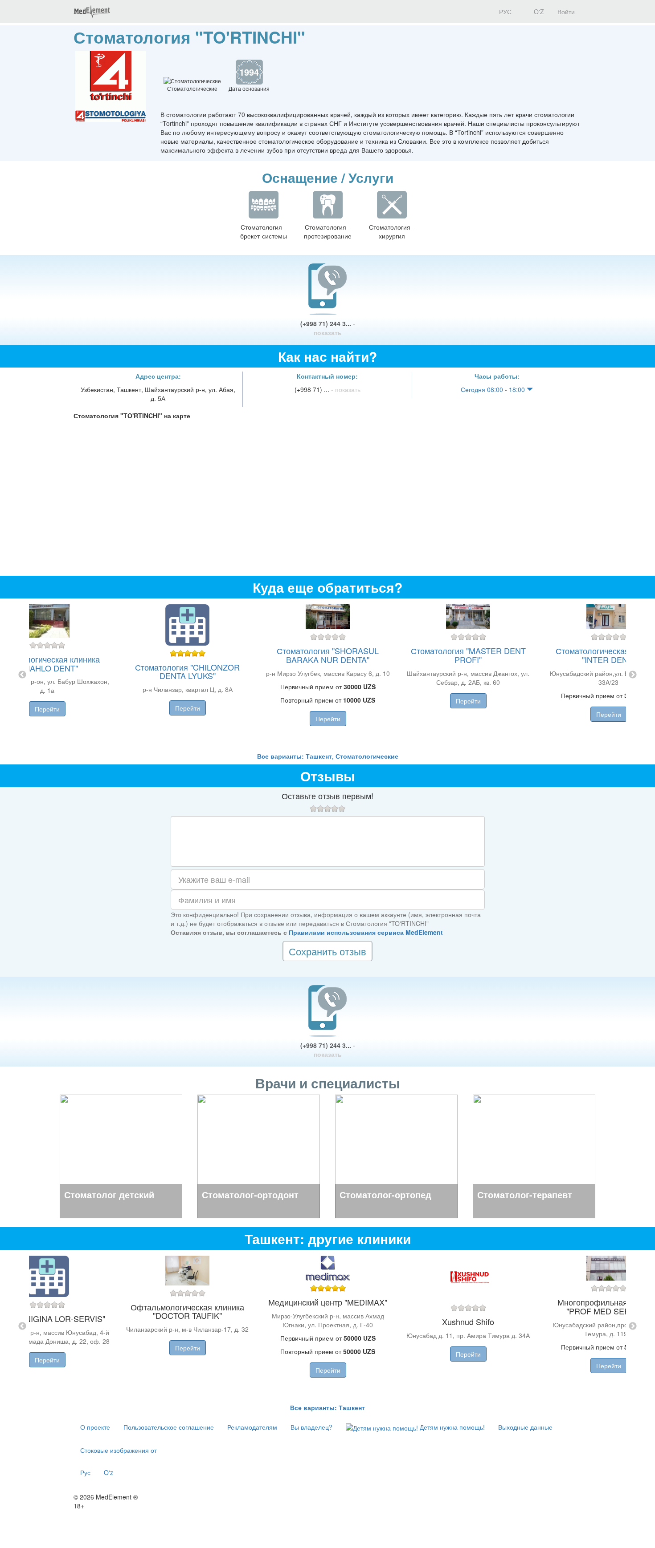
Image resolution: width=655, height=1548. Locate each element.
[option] (328, 675)
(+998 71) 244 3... (327, 328)
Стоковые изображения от (118, 1450)
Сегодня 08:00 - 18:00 (494, 389)
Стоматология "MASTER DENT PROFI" (468, 655)
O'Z (538, 11)
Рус (85, 1472)
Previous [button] (22, 675)
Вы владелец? (311, 1427)
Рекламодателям (252, 1427)
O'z (108, 1472)
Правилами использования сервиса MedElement (366, 932)
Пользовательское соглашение (168, 1427)
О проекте (95, 1427)
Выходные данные (525, 1427)
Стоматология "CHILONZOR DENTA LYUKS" (187, 671)
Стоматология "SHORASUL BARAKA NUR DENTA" (328, 655)
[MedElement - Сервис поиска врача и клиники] (92, 11)
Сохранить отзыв (327, 951)
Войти (566, 11)
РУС (504, 11)
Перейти (47, 708)
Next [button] (632, 675)
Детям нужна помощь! (451, 1427)
